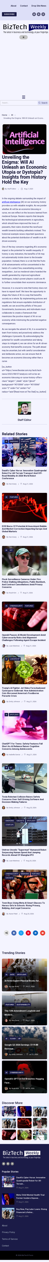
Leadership (15, 659)
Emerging (14, 441)
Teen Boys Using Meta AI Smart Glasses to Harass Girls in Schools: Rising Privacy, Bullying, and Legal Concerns (23, 905)
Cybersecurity (16, 606)
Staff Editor (11, 189)
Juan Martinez (14, 646)
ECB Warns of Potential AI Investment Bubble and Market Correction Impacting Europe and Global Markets (24, 529)
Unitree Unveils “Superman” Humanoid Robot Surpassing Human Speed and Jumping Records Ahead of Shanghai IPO (24, 852)
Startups (25, 441)
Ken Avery (12, 484)
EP (11, 768)
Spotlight (14, 715)
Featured (14, 497)
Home (4, 115)
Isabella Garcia (14, 755)
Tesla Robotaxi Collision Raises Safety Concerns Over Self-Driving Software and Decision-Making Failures (23, 799)
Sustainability (23, 1005)
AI (12, 115)
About (13, 6)
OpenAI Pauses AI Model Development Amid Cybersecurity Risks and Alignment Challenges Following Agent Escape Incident (24, 637)
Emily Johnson (14, 701)
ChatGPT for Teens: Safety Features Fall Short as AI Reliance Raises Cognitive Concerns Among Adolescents (22, 746)
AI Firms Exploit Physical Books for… (22, 981)
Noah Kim (12, 593)
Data (12, 975)
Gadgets (20, 821)
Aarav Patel (13, 914)
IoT (11, 550)
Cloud (13, 1039)
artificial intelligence (11, 202)
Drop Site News (38, 6)
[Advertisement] (24, 67)
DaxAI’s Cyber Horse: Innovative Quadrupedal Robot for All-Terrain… (30, 1180)
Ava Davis (15, 1020)
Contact (24, 6)
